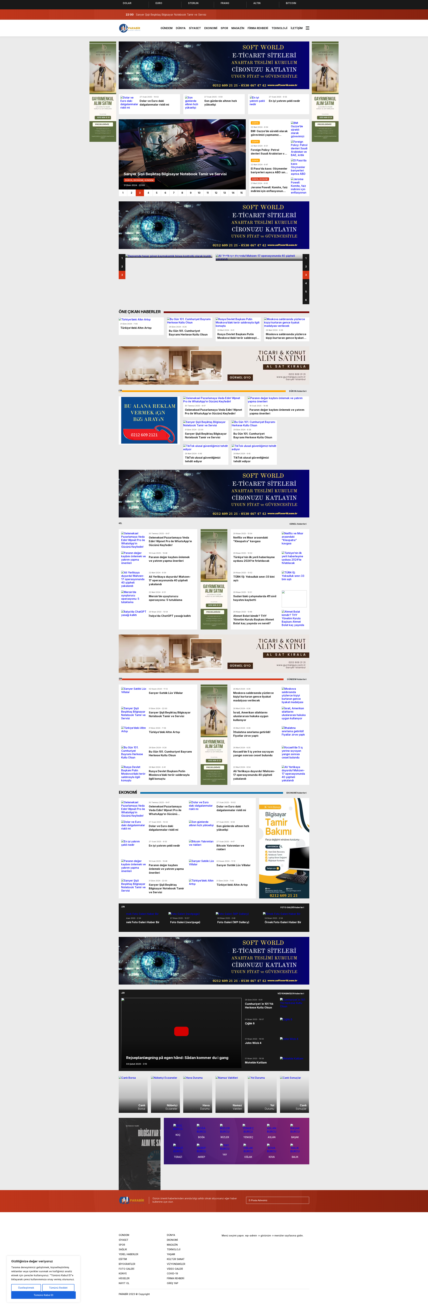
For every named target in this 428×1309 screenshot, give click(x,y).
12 (216, 192)
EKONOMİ (210, 28)
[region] (43, 1279)
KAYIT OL (124, 1283)
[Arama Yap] (299, 14)
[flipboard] (230, 1222)
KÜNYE (123, 1273)
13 (224, 192)
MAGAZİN (237, 28)
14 (233, 192)
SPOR (224, 28)
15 (241, 192)
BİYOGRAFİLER (127, 1264)
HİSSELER (124, 1278)
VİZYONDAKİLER (176, 1264)
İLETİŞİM (297, 28)
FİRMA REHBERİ (258, 28)
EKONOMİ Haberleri (296, 793)
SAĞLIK (123, 1249)
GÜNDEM (166, 28)
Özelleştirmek (26, 1287)
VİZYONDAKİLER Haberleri (291, 993)
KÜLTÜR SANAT (176, 1259)
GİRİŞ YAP (172, 1283)
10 (199, 192)
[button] (118, 917)
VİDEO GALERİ (175, 1268)
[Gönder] (305, 1200)
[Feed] (240, 1222)
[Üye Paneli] (306, 14)
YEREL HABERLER (128, 1254)
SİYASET (195, 28)
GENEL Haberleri (298, 524)
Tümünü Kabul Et (43, 1295)
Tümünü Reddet (58, 1287)
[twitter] (199, 1222)
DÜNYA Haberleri (298, 391)
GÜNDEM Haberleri (297, 679)
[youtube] (220, 1222)
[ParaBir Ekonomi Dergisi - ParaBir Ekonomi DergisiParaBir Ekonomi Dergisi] (130, 27)
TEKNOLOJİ (279, 28)
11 (208, 192)
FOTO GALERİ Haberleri (292, 907)
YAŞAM (171, 1254)
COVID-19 (172, 1273)
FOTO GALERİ (126, 1268)
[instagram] (209, 1222)
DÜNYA (181, 28)
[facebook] (188, 1222)
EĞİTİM (123, 1259)
